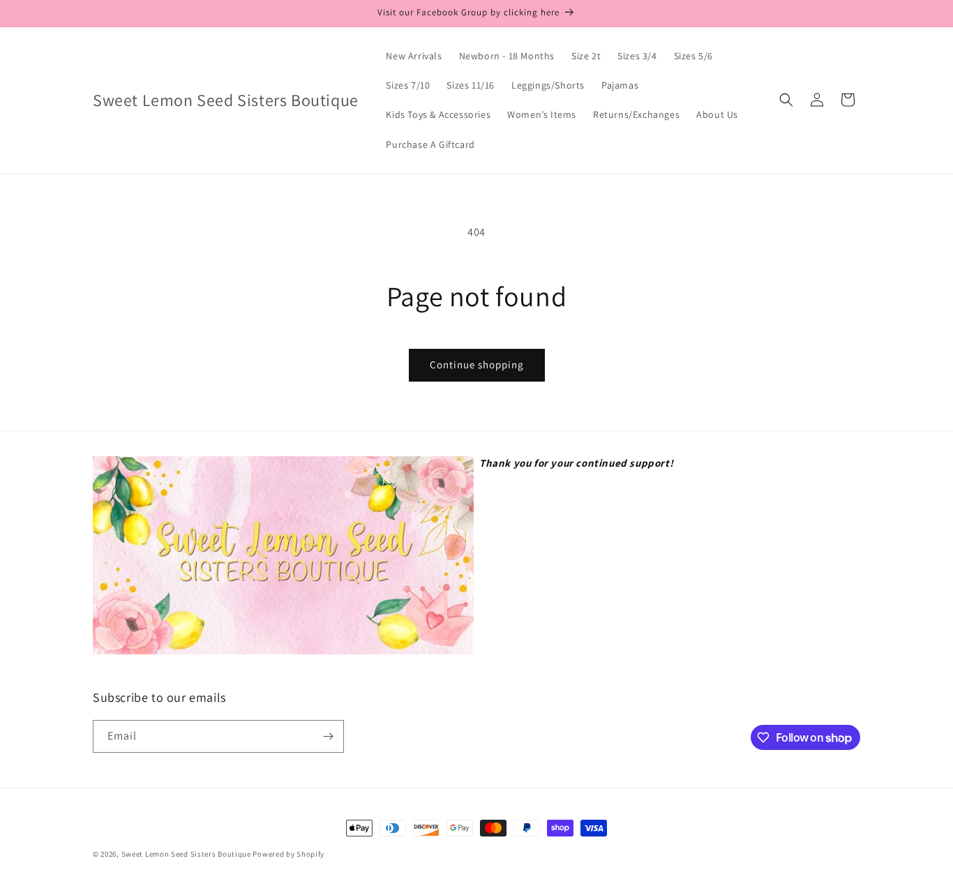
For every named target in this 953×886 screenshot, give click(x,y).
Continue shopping (477, 364)
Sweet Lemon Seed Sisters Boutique (187, 854)
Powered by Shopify (288, 854)
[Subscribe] (328, 736)
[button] (786, 99)
